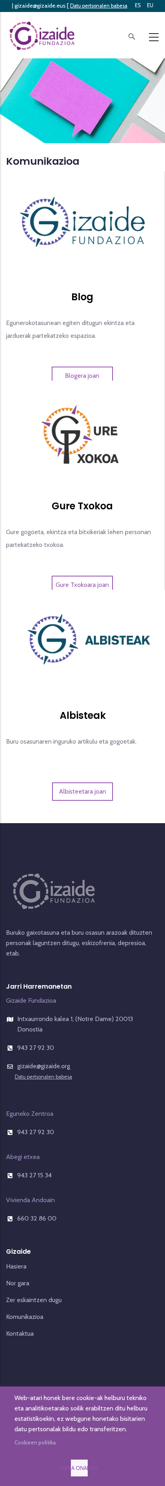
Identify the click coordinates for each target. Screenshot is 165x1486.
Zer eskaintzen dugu (34, 1300)
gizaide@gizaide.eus (40, 5)
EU (150, 5)
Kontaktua (20, 1333)
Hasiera (16, 1266)
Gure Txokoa (82, 506)
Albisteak (83, 715)
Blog (82, 296)
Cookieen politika (35, 1442)
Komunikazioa (24, 1316)
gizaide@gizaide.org (43, 1066)
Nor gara (17, 1283)
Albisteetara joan (82, 791)
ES (138, 5)
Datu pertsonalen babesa (98, 6)
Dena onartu (79, 1468)
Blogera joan (82, 375)
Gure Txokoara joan (82, 584)
